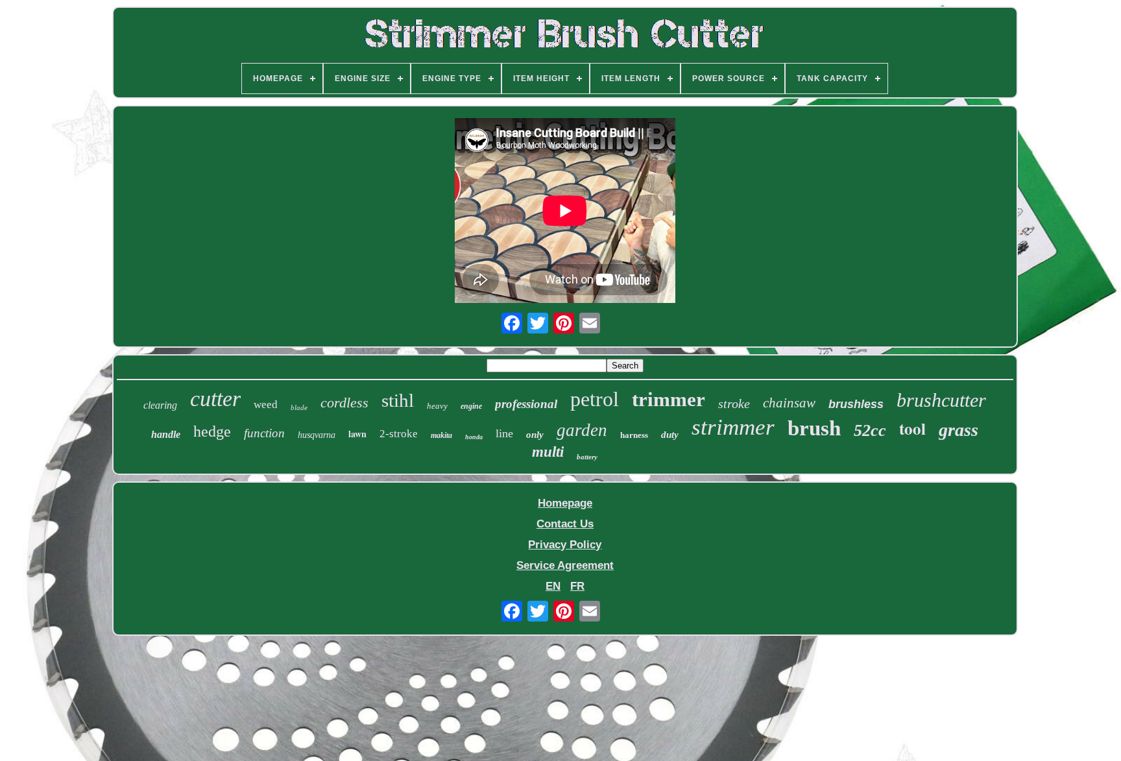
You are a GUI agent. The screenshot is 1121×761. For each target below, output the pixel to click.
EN (553, 586)
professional (526, 404)
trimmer (668, 399)
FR (577, 586)
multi (548, 452)
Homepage (565, 503)
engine (471, 406)
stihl (397, 400)
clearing (160, 405)
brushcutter (941, 400)
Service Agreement (565, 565)
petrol (594, 399)
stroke (734, 403)
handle (165, 434)
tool (912, 429)
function (264, 433)
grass (958, 430)
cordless (344, 402)
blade (299, 407)
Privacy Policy (564, 544)
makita (441, 435)
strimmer (733, 427)
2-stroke (399, 434)
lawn (357, 434)
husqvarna (316, 435)
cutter (215, 399)
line (504, 433)
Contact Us (565, 524)
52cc (870, 430)
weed (266, 404)
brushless (856, 404)
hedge (212, 431)
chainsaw (789, 403)
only (535, 434)
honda (474, 437)
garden (582, 430)
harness (634, 435)
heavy (437, 406)
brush (814, 428)
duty (670, 434)
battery (587, 457)
